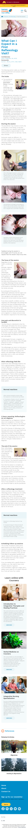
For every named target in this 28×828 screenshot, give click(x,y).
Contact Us (5, 791)
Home (2, 16)
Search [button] (25, 11)
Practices (6, 16)
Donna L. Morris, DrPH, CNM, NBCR (11, 61)
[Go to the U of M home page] (11, 2)
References (9, 731)
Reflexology (13, 16)
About (3, 788)
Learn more (9, 624)
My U (2, 820)
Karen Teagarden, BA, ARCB (9, 58)
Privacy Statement (22, 827)
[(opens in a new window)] (3, 810)
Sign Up (6, 804)
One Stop (3, 817)
